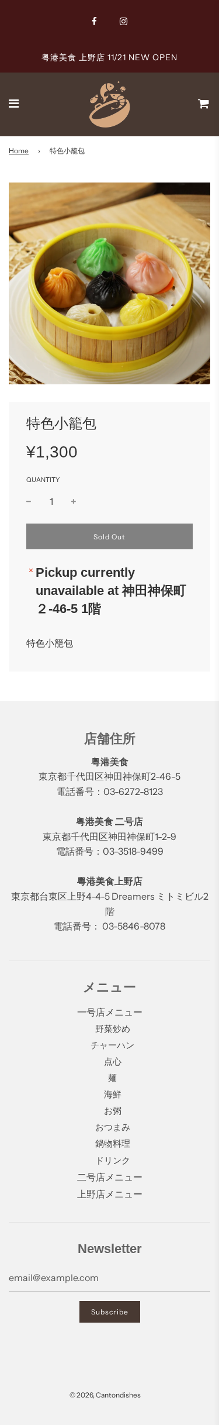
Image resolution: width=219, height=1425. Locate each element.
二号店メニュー (109, 1177)
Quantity (43, 480)
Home (19, 150)
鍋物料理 (112, 1143)
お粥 (112, 1110)
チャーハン (112, 1045)
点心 (112, 1061)
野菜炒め (112, 1028)
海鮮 (112, 1094)
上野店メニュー (109, 1194)
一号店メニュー (109, 1012)
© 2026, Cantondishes (105, 1394)
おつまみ (112, 1127)
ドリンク (112, 1160)
